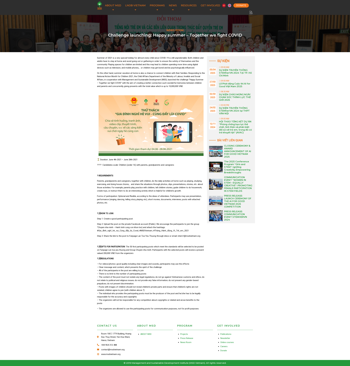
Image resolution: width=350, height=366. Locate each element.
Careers (224, 346)
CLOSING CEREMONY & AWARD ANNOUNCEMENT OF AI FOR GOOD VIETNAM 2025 (237, 151)
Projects (184, 334)
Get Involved (210, 5)
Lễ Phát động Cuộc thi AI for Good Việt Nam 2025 (234, 85)
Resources (189, 5)
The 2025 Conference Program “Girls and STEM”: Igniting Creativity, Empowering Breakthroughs (237, 167)
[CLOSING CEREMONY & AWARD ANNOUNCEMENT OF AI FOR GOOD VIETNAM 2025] (216, 151)
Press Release (186, 338)
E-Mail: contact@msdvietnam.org (115, 349)
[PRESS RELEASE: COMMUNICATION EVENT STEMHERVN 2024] (216, 215)
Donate (241, 5)
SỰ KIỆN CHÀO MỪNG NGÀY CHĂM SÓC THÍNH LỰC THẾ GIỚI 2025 (235, 97)
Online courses (227, 342)
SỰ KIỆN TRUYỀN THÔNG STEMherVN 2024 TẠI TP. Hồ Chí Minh (235, 73)
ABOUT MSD (113, 5)
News (173, 5)
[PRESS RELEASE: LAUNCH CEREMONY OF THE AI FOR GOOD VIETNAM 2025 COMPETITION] (216, 201)
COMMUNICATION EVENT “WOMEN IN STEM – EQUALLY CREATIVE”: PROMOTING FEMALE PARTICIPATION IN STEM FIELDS (238, 184)
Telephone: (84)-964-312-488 (115, 345)
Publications (225, 334)
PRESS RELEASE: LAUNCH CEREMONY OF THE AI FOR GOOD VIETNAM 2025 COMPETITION (237, 201)
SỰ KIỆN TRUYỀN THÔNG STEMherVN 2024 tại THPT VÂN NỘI (234, 111)
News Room (185, 342)
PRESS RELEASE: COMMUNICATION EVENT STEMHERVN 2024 (235, 215)
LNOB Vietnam (135, 5)
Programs (157, 5)
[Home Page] (99, 5)
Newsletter (225, 338)
